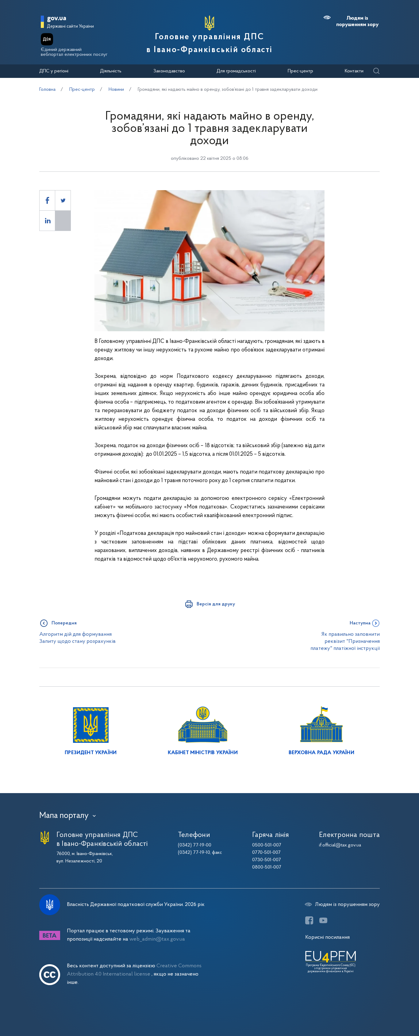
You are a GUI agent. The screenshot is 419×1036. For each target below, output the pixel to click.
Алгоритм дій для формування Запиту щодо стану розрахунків (77, 638)
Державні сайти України (70, 26)
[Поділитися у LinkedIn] (47, 221)
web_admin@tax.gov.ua (157, 939)
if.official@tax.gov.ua (340, 845)
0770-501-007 (266, 852)
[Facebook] (309, 920)
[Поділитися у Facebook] (47, 200)
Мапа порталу (64, 816)
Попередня (64, 623)
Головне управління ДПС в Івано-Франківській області (209, 43)
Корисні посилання (327, 937)
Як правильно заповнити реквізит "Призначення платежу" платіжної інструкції (345, 641)
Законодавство (169, 71)
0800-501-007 (266, 867)
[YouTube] (323, 920)
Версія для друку (216, 604)
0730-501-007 (266, 860)
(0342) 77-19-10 (194, 852)
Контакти (354, 71)
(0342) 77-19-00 (194, 845)
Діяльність (110, 71)
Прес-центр (300, 71)
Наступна (360, 623)
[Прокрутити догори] (388, 1011)
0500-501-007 (266, 845)
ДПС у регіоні (53, 71)
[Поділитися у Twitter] (63, 200)
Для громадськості (236, 71)
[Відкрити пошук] (376, 71)
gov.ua (56, 18)
